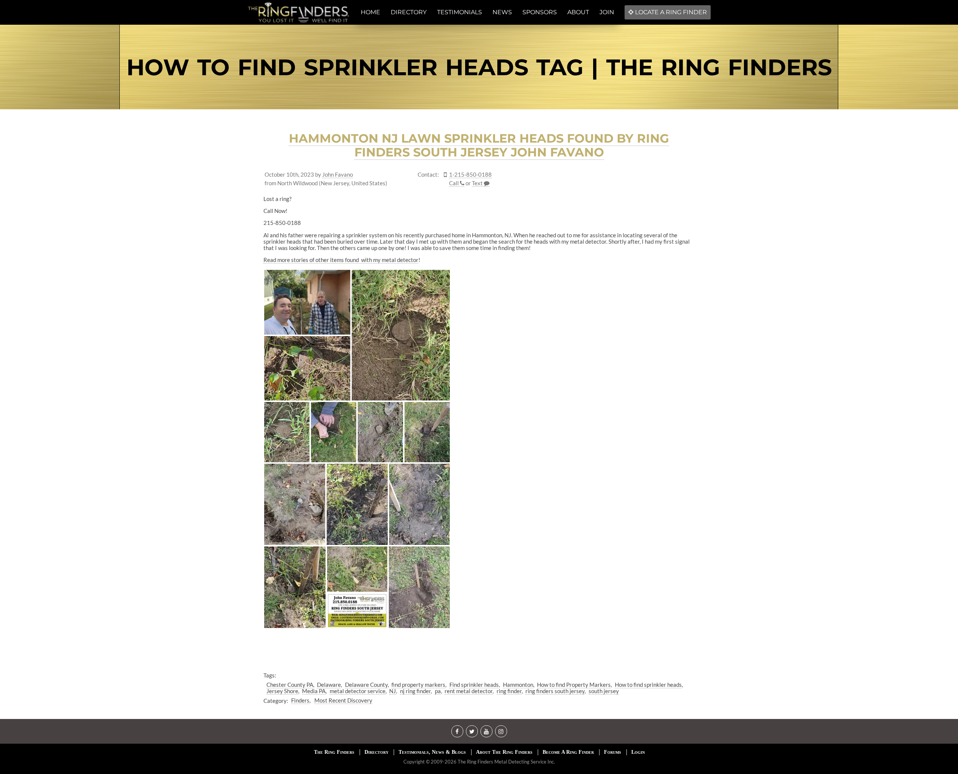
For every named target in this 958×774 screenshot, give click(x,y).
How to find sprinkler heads (648, 684)
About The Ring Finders (504, 752)
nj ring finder (415, 691)
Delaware (329, 684)
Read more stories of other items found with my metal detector (340, 259)
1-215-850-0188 (470, 174)
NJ (392, 691)
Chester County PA (289, 684)
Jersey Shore (282, 691)
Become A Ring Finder (568, 752)
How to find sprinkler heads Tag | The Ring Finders (479, 67)
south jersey (604, 691)
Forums (612, 752)
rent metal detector (468, 691)
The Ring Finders (334, 752)
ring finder (509, 691)
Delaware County (366, 684)
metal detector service (357, 691)
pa (438, 691)
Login (638, 752)
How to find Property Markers (574, 684)
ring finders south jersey (555, 691)
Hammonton (518, 684)
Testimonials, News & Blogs (432, 752)
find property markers (418, 684)
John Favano (337, 174)
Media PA (314, 691)
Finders (300, 700)
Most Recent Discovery (343, 700)
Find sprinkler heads (474, 684)
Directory (376, 752)
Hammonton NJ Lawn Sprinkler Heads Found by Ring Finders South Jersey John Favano (479, 145)
